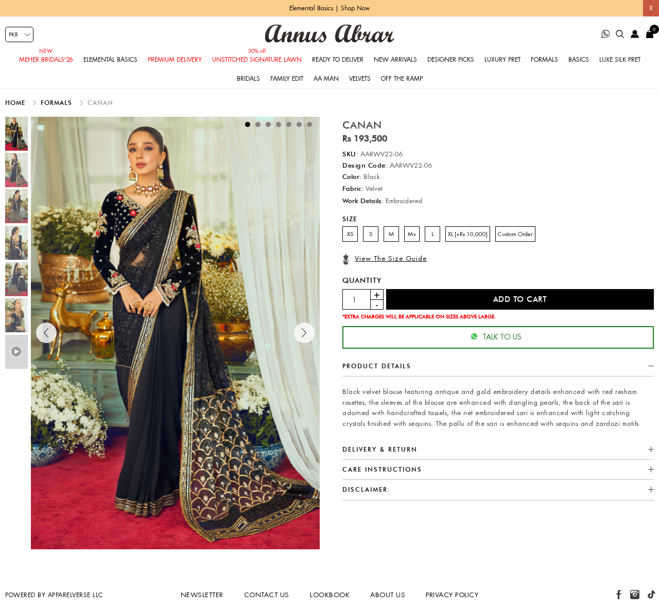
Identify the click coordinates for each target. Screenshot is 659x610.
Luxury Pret (502, 60)
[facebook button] (618, 594)
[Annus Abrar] (329, 33)
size (349, 218)
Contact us (266, 594)
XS (350, 234)
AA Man (326, 79)
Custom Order (515, 234)
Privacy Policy (452, 594)
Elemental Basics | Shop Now (329, 8)
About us (387, 594)
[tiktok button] (651, 594)
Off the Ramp (402, 79)
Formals (544, 60)
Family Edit (286, 79)
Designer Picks (450, 60)
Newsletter (202, 594)
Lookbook (330, 594)
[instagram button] (634, 594)
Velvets (360, 79)
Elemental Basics (110, 60)
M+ (412, 234)
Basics (578, 60)
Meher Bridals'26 (46, 60)
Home (16, 102)
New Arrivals (395, 60)
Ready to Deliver (337, 60)
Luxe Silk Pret (619, 60)
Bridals (248, 79)
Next (304, 332)
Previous (46, 332)
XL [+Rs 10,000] (468, 234)
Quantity (361, 280)
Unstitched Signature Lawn (257, 60)
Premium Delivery (175, 60)
